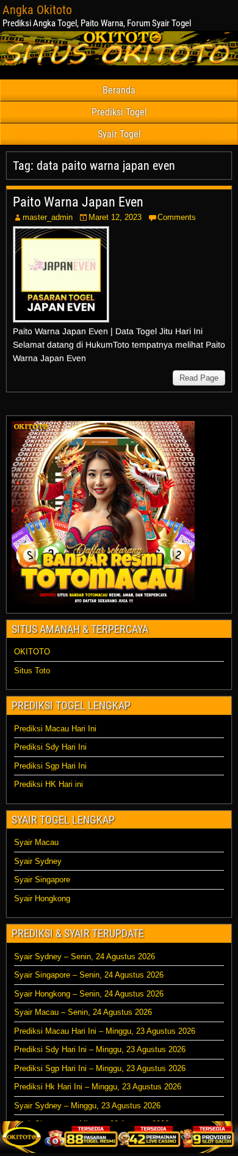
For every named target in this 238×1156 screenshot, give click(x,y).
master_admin (48, 217)
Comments (176, 217)
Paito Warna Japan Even (78, 202)
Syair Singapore (42, 879)
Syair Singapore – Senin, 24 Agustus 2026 (89, 974)
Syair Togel (119, 134)
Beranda (119, 90)
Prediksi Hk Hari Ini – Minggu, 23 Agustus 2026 (97, 1086)
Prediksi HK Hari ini (48, 784)
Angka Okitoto (37, 9)
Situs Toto (32, 670)
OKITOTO (32, 651)
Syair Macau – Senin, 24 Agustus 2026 (83, 1012)
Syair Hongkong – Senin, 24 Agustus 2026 (89, 993)
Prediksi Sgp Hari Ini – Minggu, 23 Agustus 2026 (100, 1068)
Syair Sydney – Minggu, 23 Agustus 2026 (87, 1105)
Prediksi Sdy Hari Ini (50, 747)
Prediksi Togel (119, 112)
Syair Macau (36, 842)
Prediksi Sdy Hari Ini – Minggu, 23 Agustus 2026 (100, 1049)
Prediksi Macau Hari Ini (55, 728)
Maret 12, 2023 (115, 217)
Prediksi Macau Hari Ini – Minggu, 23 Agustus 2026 (104, 1031)
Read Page (198, 377)
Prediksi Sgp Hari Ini (50, 765)
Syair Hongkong (42, 898)
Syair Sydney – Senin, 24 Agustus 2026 (84, 956)
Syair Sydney (38, 861)
